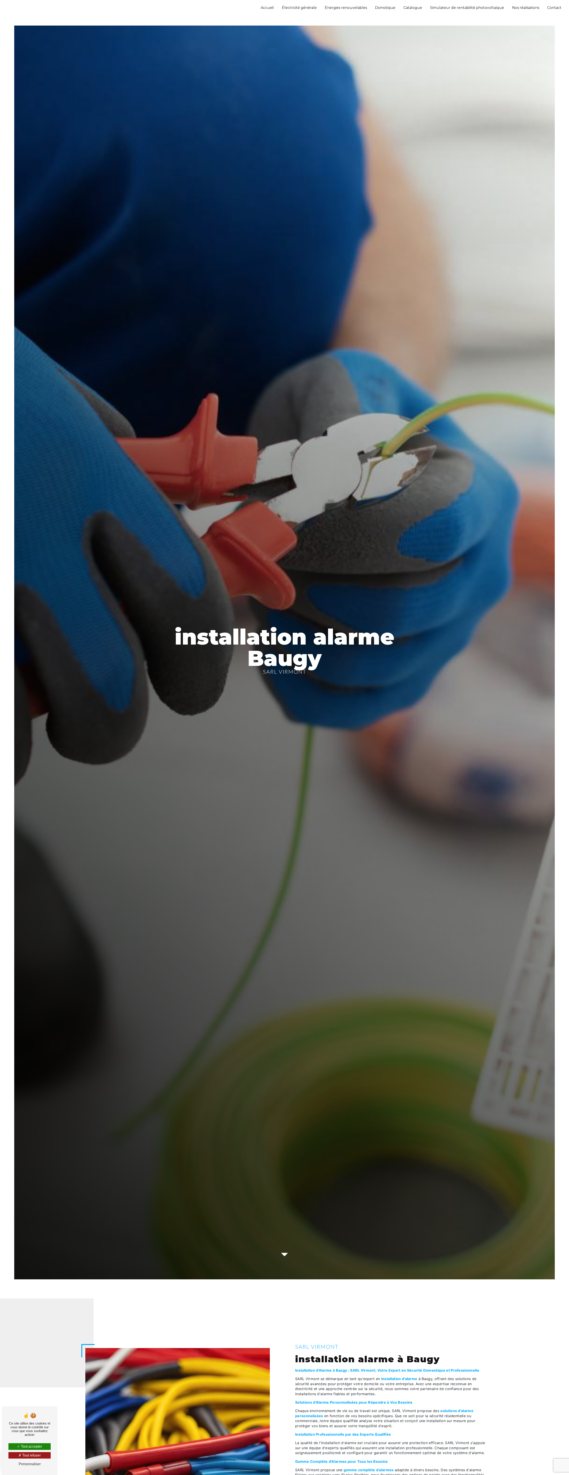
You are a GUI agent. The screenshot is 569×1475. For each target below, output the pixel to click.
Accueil (267, 8)
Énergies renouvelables (346, 8)
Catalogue (412, 8)
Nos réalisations (525, 8)
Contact (554, 8)
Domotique (385, 8)
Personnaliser (30, 1464)
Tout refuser (31, 1455)
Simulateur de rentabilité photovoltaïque (467, 8)
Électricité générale (299, 8)
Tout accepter (31, 1446)
